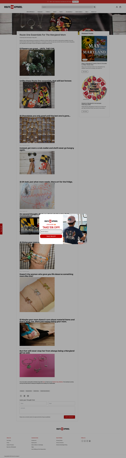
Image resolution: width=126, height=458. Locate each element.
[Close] (85, 215)
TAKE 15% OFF (51, 236)
